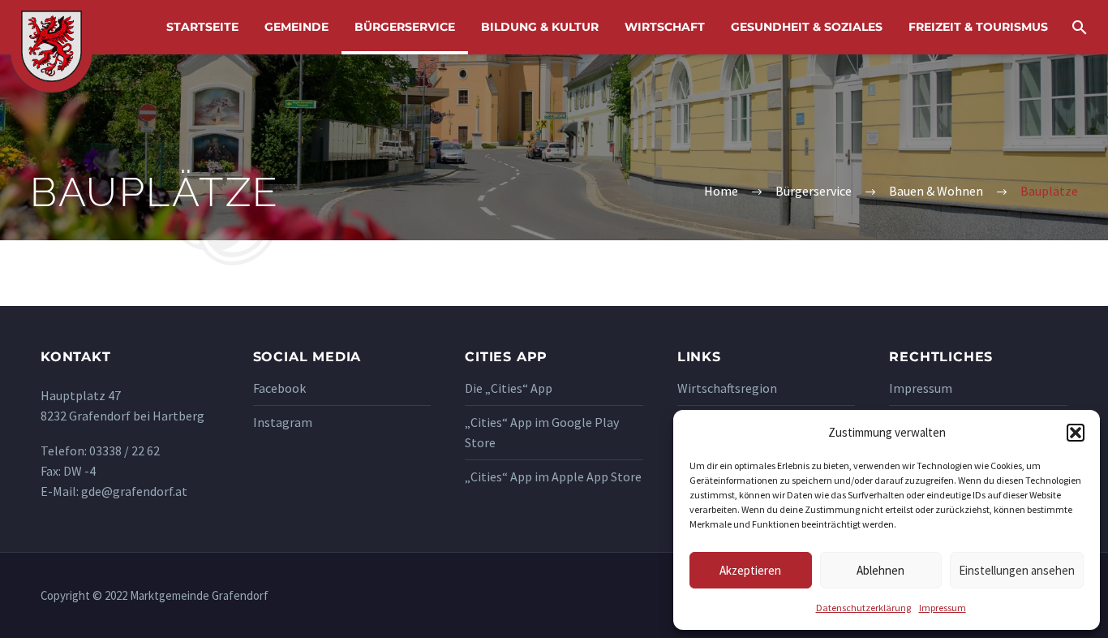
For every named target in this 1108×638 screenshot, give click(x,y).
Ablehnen (880, 570)
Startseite (202, 26)
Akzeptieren (750, 570)
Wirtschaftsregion (727, 388)
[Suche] (1077, 27)
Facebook (279, 388)
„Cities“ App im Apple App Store (553, 476)
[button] (1075, 433)
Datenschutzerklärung (863, 607)
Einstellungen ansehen (1017, 570)
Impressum (942, 607)
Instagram (282, 422)
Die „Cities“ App (508, 388)
